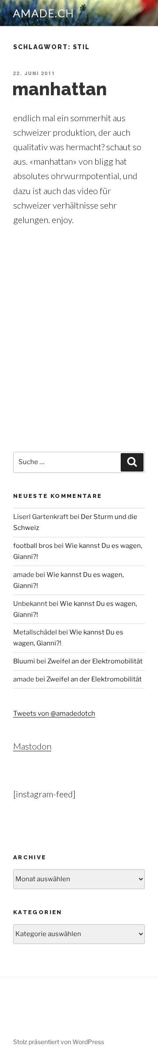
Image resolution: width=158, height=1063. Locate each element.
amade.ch (44, 13)
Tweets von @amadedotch (54, 713)
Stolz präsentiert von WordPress (58, 1041)
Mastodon (32, 746)
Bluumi (24, 661)
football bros (33, 546)
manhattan (59, 89)
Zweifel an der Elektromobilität (95, 661)
